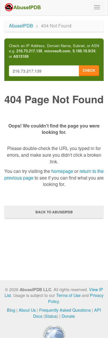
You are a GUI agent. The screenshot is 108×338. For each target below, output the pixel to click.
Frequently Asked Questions (65, 310)
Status (51, 316)
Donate (68, 316)
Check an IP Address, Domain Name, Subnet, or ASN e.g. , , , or (54, 51)
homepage (62, 171)
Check (89, 70)
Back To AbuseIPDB (54, 212)
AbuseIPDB (21, 25)
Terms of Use (68, 295)
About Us (27, 310)
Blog (11, 310)
